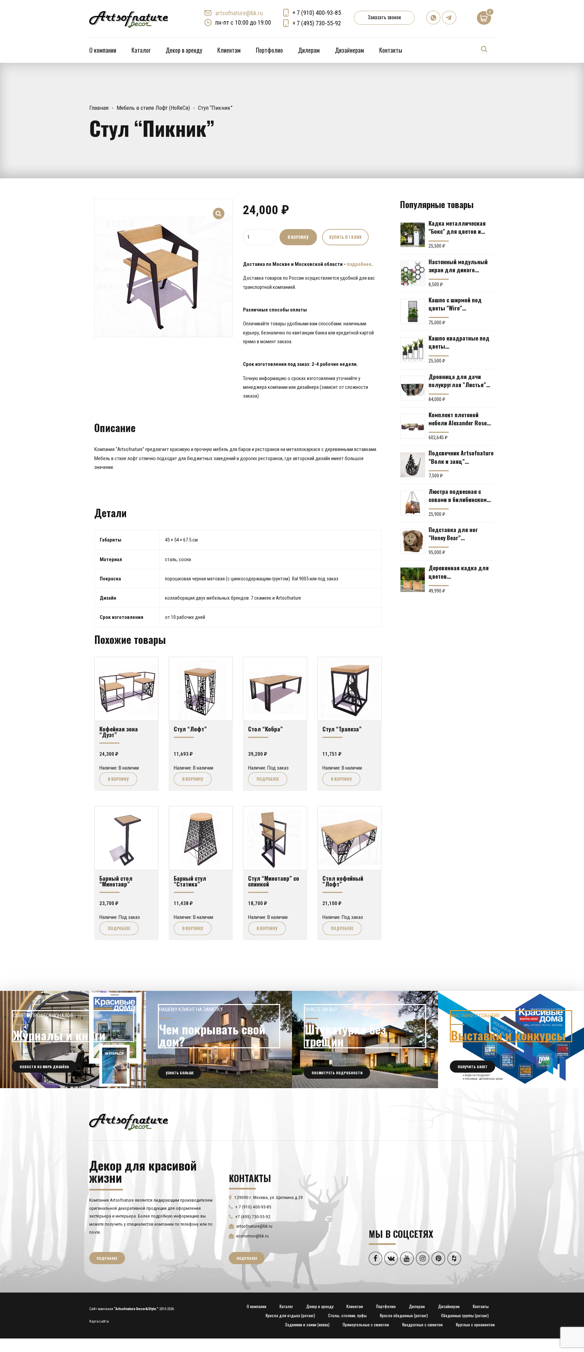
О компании (102, 50)
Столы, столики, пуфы (347, 1315)
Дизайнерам (349, 50)
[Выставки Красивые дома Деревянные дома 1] (511, 1039)
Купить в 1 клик (345, 237)
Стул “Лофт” (190, 728)
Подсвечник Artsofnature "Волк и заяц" (461, 457)
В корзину (298, 237)
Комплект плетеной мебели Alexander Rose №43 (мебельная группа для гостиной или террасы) (459, 418)
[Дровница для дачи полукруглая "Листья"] (412, 388)
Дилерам (309, 50)
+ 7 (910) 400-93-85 (316, 12)
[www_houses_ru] (73, 1039)
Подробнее (268, 779)
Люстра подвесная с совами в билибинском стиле (458, 495)
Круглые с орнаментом (475, 1324)
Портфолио (269, 50)
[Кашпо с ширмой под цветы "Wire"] (412, 311)
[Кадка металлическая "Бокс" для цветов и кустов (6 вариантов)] (412, 234)
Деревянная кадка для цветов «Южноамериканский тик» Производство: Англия (459, 572)
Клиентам (229, 50)
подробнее (359, 264)
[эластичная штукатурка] (365, 1039)
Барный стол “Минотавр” (115, 881)
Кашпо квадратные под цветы (459, 342)
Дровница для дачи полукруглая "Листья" (457, 380)
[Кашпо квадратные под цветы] (412, 349)
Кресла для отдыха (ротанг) (290, 1315)
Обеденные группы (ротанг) (465, 1315)
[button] (219, 209)
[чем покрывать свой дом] (219, 1039)
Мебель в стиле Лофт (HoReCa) (153, 107)
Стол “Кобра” (265, 728)
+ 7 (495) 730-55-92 (316, 23)
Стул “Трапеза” (342, 728)
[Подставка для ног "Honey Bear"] (412, 541)
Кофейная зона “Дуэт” (118, 731)
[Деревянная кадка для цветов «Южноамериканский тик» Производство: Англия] (412, 579)
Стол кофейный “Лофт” (342, 881)
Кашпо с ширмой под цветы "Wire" (455, 304)
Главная (98, 107)
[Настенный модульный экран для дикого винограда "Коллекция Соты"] (412, 273)
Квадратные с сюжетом (422, 1324)
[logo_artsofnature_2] (128, 1121)
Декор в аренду (184, 50)
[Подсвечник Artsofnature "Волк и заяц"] (412, 464)
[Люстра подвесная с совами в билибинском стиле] (412, 503)
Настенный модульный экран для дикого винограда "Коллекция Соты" (459, 265)
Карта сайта (99, 1321)
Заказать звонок (384, 17)
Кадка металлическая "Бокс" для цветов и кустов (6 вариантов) (457, 227)
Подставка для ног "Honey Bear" (453, 533)
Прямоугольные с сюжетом (366, 1324)
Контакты (390, 50)
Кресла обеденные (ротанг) (404, 1315)
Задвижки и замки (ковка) (307, 1324)
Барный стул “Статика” (190, 881)
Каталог (140, 50)
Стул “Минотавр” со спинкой (273, 881)
